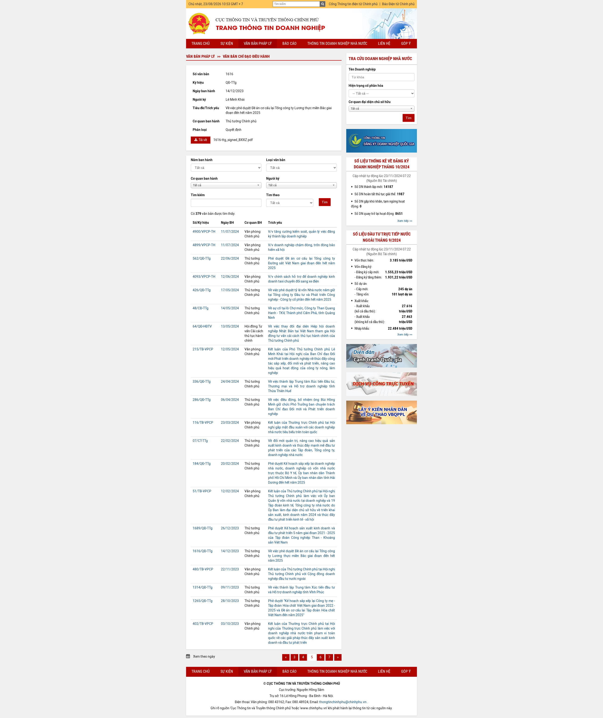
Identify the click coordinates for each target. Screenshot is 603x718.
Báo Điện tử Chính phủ (398, 4)
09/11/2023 (230, 587)
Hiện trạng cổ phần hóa (366, 86)
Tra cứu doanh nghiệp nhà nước (380, 58)
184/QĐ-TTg (202, 464)
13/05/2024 (230, 326)
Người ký (272, 179)
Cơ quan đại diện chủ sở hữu (370, 102)
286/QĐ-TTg (202, 400)
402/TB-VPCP (203, 624)
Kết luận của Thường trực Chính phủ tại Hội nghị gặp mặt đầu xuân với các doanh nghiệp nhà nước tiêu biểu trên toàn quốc (301, 427)
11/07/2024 (230, 232)
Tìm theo (273, 195)
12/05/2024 (230, 349)
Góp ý (406, 43)
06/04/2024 (230, 400)
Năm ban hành (201, 160)
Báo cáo (289, 43)
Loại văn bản (275, 160)
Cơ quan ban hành (204, 179)
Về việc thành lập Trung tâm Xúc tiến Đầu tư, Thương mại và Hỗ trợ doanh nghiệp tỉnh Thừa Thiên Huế (301, 386)
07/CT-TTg (200, 441)
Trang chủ (200, 43)
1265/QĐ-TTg (202, 601)
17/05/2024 (230, 290)
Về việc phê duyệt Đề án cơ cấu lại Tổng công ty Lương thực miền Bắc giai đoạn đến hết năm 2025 (301, 556)
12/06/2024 (230, 277)
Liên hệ (384, 43)
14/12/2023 (230, 551)
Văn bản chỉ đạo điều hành (246, 56)
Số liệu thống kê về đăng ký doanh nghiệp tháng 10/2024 (381, 164)
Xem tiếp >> (404, 221)
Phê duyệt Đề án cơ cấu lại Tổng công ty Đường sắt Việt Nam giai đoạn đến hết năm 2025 (301, 263)
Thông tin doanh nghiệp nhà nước (337, 43)
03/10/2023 (230, 624)
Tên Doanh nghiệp (362, 69)
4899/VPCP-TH (204, 245)
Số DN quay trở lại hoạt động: (378, 214)
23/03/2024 (230, 423)
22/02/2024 (230, 441)
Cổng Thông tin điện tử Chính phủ (353, 4)
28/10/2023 (230, 601)
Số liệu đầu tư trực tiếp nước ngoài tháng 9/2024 (382, 237)
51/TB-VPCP (202, 491)
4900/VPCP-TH (204, 232)
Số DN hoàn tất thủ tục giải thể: (379, 194)
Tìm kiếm (198, 195)
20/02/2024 (230, 464)
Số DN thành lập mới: (373, 187)
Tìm (325, 202)
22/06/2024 (230, 259)
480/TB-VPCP (203, 569)
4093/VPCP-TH (204, 277)
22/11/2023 (230, 569)
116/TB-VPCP (203, 423)
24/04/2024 (230, 382)
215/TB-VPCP (203, 349)
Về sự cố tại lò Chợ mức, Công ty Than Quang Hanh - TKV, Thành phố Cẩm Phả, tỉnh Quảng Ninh (301, 313)
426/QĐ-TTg (202, 290)
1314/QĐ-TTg (202, 587)
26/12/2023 (230, 528)
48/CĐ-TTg (200, 308)
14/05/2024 (230, 308)
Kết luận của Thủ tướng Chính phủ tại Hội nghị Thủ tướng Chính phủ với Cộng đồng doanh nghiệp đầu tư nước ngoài (301, 574)
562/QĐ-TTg (202, 259)
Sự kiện (226, 43)
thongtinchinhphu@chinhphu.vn (343, 702)
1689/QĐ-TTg (202, 528)
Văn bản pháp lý (258, 43)
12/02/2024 (230, 491)
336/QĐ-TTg (202, 382)
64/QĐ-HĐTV (202, 326)
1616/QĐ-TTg (202, 551)
